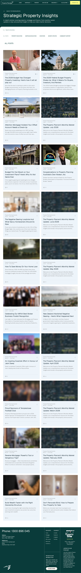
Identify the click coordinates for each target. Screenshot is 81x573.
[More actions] (38, 74)
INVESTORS (42, 36)
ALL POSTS (5, 36)
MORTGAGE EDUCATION (30, 36)
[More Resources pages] (57, 2)
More (75, 36)
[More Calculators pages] (68, 2)
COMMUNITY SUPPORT (65, 36)
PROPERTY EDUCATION (17, 36)
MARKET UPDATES (52, 36)
